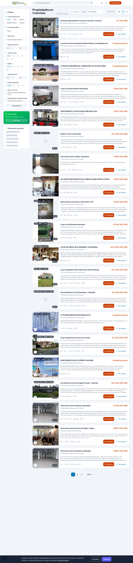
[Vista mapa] (127, 12)
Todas (8, 19)
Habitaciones (12, 53)
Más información (63, 560)
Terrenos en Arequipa (12, 142)
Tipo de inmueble (13, 27)
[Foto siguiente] (56, 28)
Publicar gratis (115, 3)
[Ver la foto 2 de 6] (42, 59)
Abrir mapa (16, 120)
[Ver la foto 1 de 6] (40, 59)
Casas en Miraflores (12, 135)
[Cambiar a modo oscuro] (102, 3)
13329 (89, 474)
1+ (13, 56)
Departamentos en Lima (13, 132)
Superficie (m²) (12, 74)
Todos (9, 66)
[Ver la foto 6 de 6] (51, 59)
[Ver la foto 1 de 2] (44, 331)
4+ (8, 59)
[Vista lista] (123, 12)
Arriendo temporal (12, 22)
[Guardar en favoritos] (35, 35)
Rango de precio (13, 44)
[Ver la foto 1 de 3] (43, 263)
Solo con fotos (12, 90)
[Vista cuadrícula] (119, 12)
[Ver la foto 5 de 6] (49, 59)
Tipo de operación (14, 16)
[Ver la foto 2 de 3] (46, 263)
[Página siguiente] (93, 475)
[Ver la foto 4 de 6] (47, 59)
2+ (18, 56)
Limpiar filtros (16, 106)
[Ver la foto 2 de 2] (47, 331)
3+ (22, 56)
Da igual (9, 85)
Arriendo (21, 19)
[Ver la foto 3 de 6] (44, 59)
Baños (10, 63)
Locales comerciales (12, 145)
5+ (12, 59)
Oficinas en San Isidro (12, 138)
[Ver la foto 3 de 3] (48, 263)
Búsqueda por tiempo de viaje (17, 98)
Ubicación (11, 36)
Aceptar (107, 559)
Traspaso (22, 22)
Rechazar (95, 559)
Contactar (109, 34)
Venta (14, 19)
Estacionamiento (13, 82)
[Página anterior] (69, 475)
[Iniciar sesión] (107, 3)
